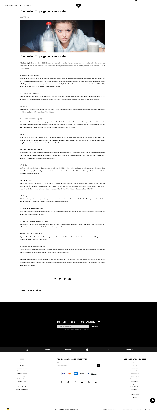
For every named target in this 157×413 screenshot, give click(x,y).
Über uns (135, 397)
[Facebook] (75, 382)
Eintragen (95, 326)
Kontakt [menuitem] (130, 1)
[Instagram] (61, 382)
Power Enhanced (135, 373)
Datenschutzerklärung (126, 409)
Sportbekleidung (135, 363)
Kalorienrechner (22, 381)
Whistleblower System (135, 400)
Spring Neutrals (135, 376)
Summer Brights (135, 381)
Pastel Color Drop (134, 386)
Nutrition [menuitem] (27, 5)
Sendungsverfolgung (22, 373)
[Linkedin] (95, 382)
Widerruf (147, 409)
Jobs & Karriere (135, 394)
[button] (142, 1)
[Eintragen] (98, 365)
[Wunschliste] (150, 5)
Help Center (22, 376)
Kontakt (22, 363)
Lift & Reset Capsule (135, 370)
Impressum (22, 384)
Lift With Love (134, 368)
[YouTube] (82, 382)
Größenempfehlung (22, 378)
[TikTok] (68, 382)
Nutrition (135, 365)
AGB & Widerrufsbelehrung (109, 409)
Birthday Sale (134, 389)
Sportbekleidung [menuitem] (11, 5)
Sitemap (139, 409)
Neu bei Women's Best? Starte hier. (22, 392)
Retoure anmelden (22, 370)
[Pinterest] (89, 382)
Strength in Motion (135, 378)
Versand (22, 365)
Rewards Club (135, 392)
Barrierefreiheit (22, 386)
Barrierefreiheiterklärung (22, 389)
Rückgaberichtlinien (22, 368)
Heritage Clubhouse (135, 384)
